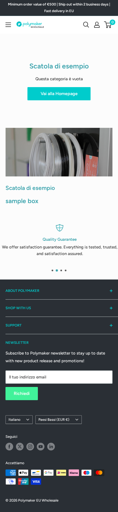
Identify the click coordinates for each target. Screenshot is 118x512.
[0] (108, 24)
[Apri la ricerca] (86, 25)
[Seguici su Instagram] (30, 446)
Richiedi (22, 393)
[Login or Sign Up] (97, 25)
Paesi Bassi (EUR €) (53, 419)
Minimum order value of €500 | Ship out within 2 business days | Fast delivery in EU (59, 7)
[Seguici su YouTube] (40, 446)
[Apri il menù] (8, 25)
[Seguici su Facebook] (9, 446)
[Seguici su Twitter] (20, 446)
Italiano (14, 419)
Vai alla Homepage (59, 93)
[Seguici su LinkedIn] (51, 446)
